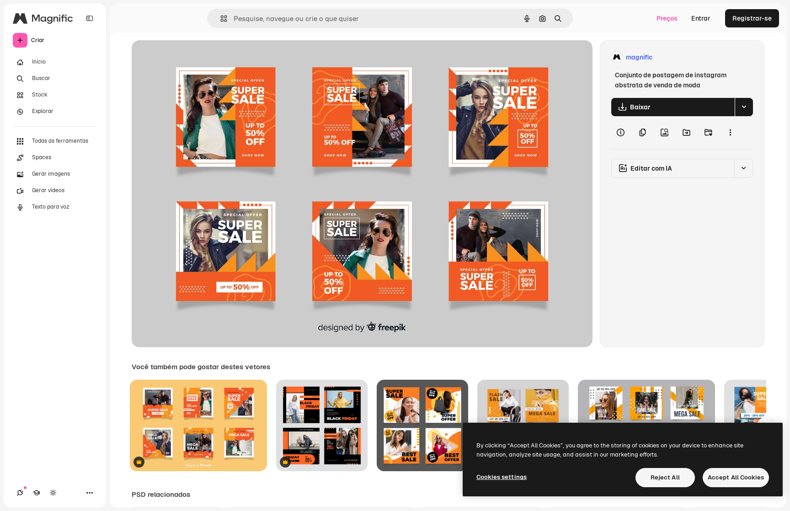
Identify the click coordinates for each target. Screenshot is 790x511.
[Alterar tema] (53, 492)
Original (190, 57)
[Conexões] (20, 492)
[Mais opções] (730, 133)
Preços (667, 18)
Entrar (700, 18)
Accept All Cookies (736, 477)
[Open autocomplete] (220, 18)
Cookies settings (501, 477)
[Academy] (36, 492)
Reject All (665, 477)
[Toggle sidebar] (89, 18)
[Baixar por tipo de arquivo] (744, 107)
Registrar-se (752, 18)
